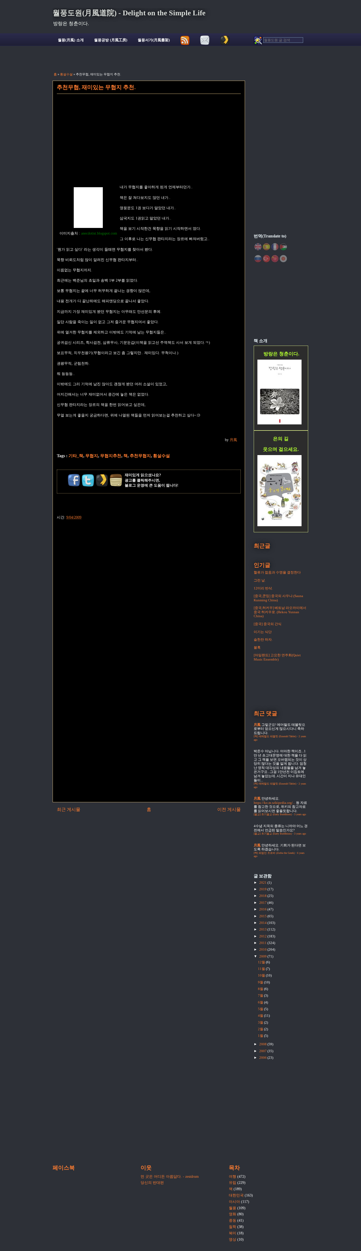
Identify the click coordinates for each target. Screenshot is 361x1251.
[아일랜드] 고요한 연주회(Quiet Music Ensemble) (277, 657)
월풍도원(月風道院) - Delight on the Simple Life (129, 13)
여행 (232, 1177)
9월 (261, 982)
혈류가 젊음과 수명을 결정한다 (277, 572)
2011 (263, 943)
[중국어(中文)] (275, 258)
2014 (263, 923)
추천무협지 (140, 455)
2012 (263, 936)
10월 (262, 975)
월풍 (232, 1208)
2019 (263, 889)
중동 (232, 1220)
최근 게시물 (68, 809)
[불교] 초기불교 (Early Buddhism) (273, 814)
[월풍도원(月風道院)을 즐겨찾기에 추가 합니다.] (225, 40)
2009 (263, 956)
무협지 (91, 455)
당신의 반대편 (152, 1183)
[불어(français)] (275, 246)
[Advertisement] (148, 143)
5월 (261, 1009)
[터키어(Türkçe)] (266, 258)
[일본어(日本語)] (283, 258)
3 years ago (300, 814)
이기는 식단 (263, 632)
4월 (261, 1016)
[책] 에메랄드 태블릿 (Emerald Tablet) (275, 736)
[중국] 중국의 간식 (267, 624)
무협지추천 (110, 455)
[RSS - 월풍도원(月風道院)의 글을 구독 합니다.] (185, 40)
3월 (261, 1022)
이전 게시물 (229, 809)
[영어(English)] (258, 246)
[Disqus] (149, 587)
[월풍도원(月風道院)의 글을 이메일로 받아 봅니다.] (205, 40)
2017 (263, 903)
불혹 (257, 647)
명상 (232, 1239)
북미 (232, 1233)
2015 (263, 916)
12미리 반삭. (263, 588)
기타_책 (75, 455)
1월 (261, 1036)
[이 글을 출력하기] (116, 480)
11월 (262, 969)
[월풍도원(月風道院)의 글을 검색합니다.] (278, 40)
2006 (263, 1058)
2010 (263, 949)
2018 (263, 896)
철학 (232, 1227)
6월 (261, 1002)
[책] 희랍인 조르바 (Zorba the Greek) (274, 852)
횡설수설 (66, 74)
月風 (233, 440)
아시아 (234, 1202)
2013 (263, 929)
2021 (263, 883)
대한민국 (236, 1195)
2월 (261, 1029)
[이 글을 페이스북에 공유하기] (74, 480)
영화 (232, 1214)
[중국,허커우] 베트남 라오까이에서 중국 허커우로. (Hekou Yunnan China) (280, 612)
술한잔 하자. (263, 639)
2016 (263, 909)
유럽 (232, 1183)
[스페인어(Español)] (266, 246)
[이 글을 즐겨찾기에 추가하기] (102, 480)
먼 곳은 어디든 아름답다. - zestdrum (170, 1177)
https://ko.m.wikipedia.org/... (274, 803)
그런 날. (260, 580)
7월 (261, 995)
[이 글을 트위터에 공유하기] (88, 480)
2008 (263, 1044)
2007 (263, 1051)
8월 (261, 989)
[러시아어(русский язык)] (258, 258)
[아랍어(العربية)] (283, 246)
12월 (262, 962)
